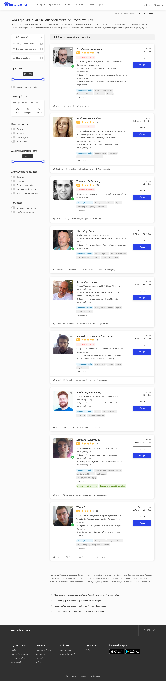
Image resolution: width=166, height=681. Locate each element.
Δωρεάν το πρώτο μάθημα (28, 87)
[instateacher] (15, 2)
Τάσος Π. (81, 507)
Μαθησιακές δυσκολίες (26, 189)
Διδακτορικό (22, 141)
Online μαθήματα (96, 4)
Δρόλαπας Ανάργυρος (88, 392)
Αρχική (117, 13)
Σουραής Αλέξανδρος (88, 439)
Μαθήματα (40, 4)
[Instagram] (154, 630)
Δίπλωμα (20, 133)
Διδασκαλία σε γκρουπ (26, 208)
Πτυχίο (20, 129)
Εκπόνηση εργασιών (25, 212)
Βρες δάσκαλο (55, 4)
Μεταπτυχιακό (23, 137)
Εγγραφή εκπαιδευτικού (75, 4)
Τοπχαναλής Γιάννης (88, 181)
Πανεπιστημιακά (129, 13)
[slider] (13, 79)
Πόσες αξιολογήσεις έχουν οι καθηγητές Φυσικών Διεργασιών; (80, 606)
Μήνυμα (141, 65)
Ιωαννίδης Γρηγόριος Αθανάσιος (94, 336)
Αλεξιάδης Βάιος (85, 231)
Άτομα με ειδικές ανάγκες (27, 193)
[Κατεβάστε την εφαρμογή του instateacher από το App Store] (116, 651)
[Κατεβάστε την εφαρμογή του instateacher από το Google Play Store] (132, 651)
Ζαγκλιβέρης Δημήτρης (89, 49)
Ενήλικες (20, 181)
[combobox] (28, 37)
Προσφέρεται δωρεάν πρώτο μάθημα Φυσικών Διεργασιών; (79, 611)
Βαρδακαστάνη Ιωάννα (89, 118)
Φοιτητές (20, 177)
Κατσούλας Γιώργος (87, 281)
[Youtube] (149, 631)
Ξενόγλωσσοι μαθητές (26, 185)
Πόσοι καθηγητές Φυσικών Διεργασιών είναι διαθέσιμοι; (77, 600)
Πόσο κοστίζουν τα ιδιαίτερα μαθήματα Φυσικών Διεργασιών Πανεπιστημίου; (87, 595)
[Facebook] (144, 630)
